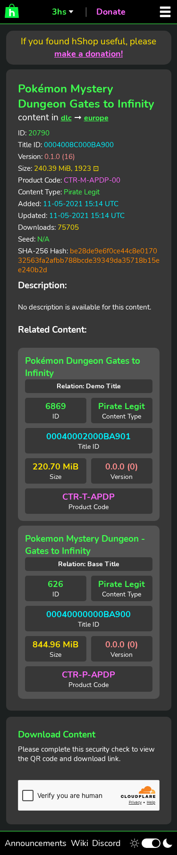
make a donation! (88, 53)
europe (96, 118)
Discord (106, 843)
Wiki (79, 843)
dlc (66, 118)
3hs (59, 11)
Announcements (36, 843)
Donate (111, 11)
